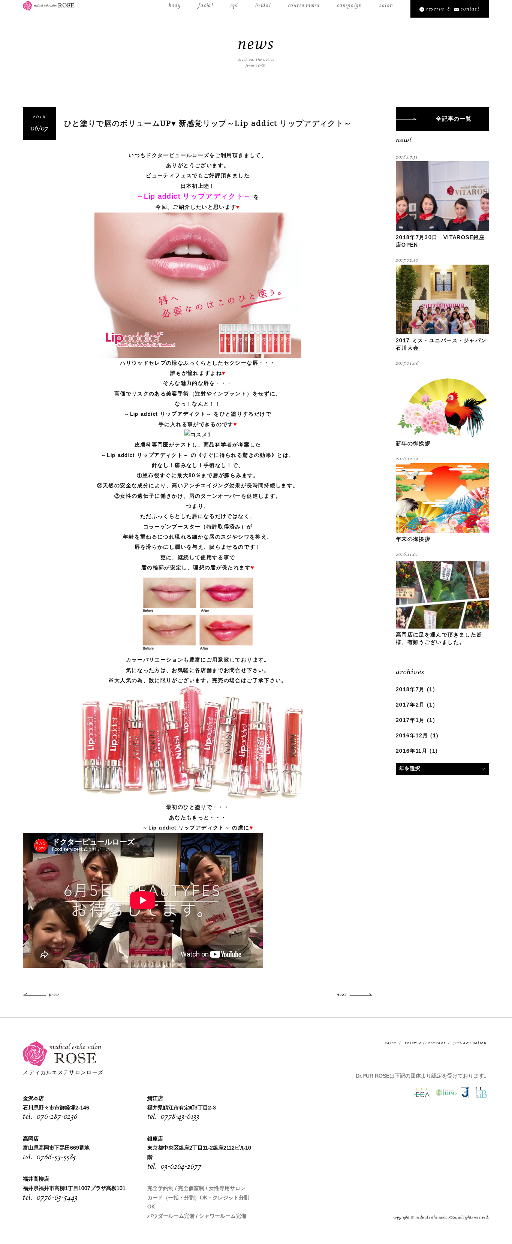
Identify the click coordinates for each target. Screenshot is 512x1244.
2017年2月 (410, 705)
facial (205, 5)
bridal (263, 5)
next (342, 994)
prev (54, 994)
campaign (349, 5)
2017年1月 (410, 720)
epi (234, 5)
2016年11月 (412, 751)
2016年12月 (412, 735)
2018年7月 (410, 689)
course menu (304, 5)
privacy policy (470, 1043)
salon (386, 5)
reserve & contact (425, 1043)
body (175, 5)
